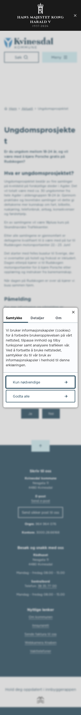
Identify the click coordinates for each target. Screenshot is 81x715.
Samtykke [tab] (14, 317)
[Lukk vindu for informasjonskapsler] (73, 312)
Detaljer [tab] (37, 317)
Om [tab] (58, 317)
